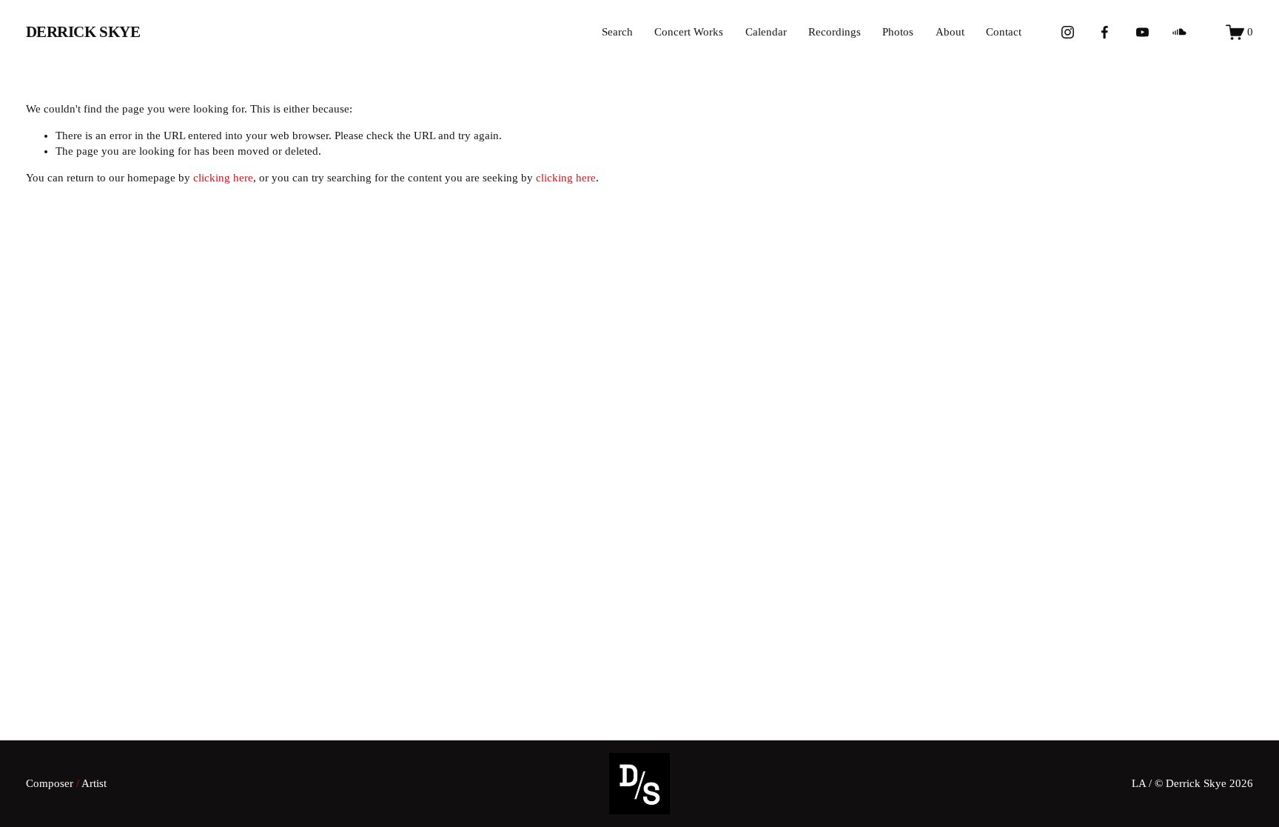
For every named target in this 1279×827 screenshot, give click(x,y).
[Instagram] (1067, 32)
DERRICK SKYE (83, 32)
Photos (897, 32)
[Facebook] (1104, 32)
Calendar (766, 32)
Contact (1003, 32)
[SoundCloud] (1179, 32)
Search (617, 32)
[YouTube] (1142, 32)
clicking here (223, 178)
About (950, 32)
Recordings (834, 32)
